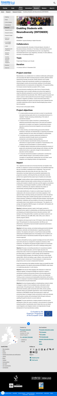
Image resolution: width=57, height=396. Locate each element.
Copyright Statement (21, 393)
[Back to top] (28, 323)
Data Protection (31, 394)
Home (2, 12)
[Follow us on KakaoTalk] (36, 352)
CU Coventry (43, 332)
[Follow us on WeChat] (50, 349)
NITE (40, 341)
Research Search (8, 30)
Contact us (24, 339)
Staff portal (35, 360)
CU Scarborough (44, 337)
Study (12, 8)
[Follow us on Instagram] (39, 350)
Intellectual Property (39, 393)
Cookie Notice (46, 393)
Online (40, 344)
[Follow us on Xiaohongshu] (31, 352)
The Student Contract (7, 393)
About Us (52, 8)
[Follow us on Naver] (33, 352)
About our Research (7, 39)
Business (44, 8)
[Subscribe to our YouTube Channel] (36, 350)
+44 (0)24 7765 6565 (27, 337)
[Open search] (54, 3)
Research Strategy (7, 53)
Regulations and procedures (8, 49)
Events (4, 352)
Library (4, 356)
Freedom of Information (31, 393)
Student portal (35, 357)
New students (6, 349)
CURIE (6, 46)
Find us (23, 341)
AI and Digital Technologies (8, 43)
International (28, 8)
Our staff (5, 364)
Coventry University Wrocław (46, 339)
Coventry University (26, 330)
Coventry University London (47, 330)
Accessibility (15, 393)
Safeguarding (6, 362)
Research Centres (9, 32)
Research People (8, 35)
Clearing (5, 8)
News (4, 351)
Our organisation (7, 365)
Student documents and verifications (12, 354)
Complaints (5, 367)
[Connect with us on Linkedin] (42, 350)
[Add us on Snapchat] (44, 350)
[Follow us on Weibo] (53, 349)
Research (36, 8)
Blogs (4, 358)
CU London (43, 334)
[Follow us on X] (33, 349)
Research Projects (17, 12)
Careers (4, 360)
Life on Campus (21, 8)
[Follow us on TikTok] (47, 349)
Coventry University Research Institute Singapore (7, 59)
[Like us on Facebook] (31, 350)
